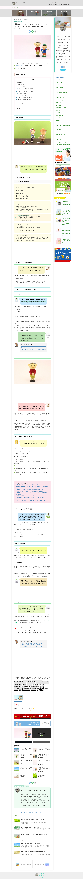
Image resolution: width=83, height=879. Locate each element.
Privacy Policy (67, 2)
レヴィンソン (33, 812)
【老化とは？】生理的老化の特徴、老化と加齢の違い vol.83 (32, 644)
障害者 (21, 690)
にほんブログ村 (17, 705)
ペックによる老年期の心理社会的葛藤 (24, 97)
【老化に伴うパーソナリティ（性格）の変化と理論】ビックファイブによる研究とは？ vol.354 (44, 762)
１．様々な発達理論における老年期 (25, 86)
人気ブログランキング (18, 701)
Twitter (63, 69)
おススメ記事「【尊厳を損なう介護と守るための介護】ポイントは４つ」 (68, 7)
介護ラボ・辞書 (54, 2)
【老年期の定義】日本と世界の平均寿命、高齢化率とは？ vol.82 (33, 643)
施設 (32, 686)
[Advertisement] (32, 154)
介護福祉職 (24, 684)
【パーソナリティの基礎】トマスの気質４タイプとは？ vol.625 (44, 749)
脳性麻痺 (31, 688)
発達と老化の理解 (18, 810)
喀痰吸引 (43, 684)
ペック (30, 812)
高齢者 (41, 690)
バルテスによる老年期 (21, 101)
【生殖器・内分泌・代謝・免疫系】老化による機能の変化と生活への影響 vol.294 (44, 768)
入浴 (33, 684)
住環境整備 (30, 684)
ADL (15, 681)
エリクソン (17, 812)
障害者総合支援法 (33, 690)
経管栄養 (26, 688)
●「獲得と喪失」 (21, 105)
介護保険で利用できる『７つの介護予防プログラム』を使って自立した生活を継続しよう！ (66, 232)
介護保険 (16, 684)
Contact (60, 2)
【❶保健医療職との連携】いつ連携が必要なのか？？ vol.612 (34, 827)
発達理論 (37, 812)
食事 (37, 690)
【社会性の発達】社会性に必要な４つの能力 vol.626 (26, 749)
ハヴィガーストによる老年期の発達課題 (26, 88)
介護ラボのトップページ (20, 65)
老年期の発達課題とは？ (21, 82)
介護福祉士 (20, 684)
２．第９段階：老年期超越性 (23, 95)
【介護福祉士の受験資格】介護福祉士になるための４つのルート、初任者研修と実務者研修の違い (66, 221)
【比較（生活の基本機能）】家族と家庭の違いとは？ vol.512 (26, 761)
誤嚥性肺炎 (46, 688)
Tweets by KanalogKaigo (60, 77)
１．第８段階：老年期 (22, 93)
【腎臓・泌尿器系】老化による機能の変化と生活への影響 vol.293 (26, 774)
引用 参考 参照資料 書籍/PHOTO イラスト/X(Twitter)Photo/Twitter (58, 4)
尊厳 (25, 686)
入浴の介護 (36, 684)
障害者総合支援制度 (26, 690)
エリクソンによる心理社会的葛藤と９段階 (25, 91)
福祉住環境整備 (18, 688)
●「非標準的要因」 (22, 103)
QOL (17, 681)
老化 (29, 688)
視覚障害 (38, 688)
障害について (16, 690)
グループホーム (20, 681)
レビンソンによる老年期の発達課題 (24, 99)
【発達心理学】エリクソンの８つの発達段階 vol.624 (26, 755)
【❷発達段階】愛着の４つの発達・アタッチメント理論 (43, 755)
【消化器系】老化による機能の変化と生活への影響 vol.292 (44, 774)
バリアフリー (17, 683)
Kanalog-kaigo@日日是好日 (43, 873)
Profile (42, 2)
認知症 (42, 688)
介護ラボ (18, 4)
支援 (29, 686)
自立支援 (35, 688)
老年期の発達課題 (20, 84)
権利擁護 (34, 686)
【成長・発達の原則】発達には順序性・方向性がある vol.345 (26, 768)
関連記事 (18, 108)
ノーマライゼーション (45, 681)
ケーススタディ (27, 681)
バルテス (26, 812)
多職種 (23, 686)
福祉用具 (23, 688)
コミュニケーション (37, 681)
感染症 (27, 686)
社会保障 (37, 686)
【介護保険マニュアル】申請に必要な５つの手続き (66, 241)
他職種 (28, 684)
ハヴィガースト (22, 812)
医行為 (40, 684)
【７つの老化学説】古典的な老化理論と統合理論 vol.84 (32, 646)
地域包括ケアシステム (17, 686)
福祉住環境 (42, 686)
